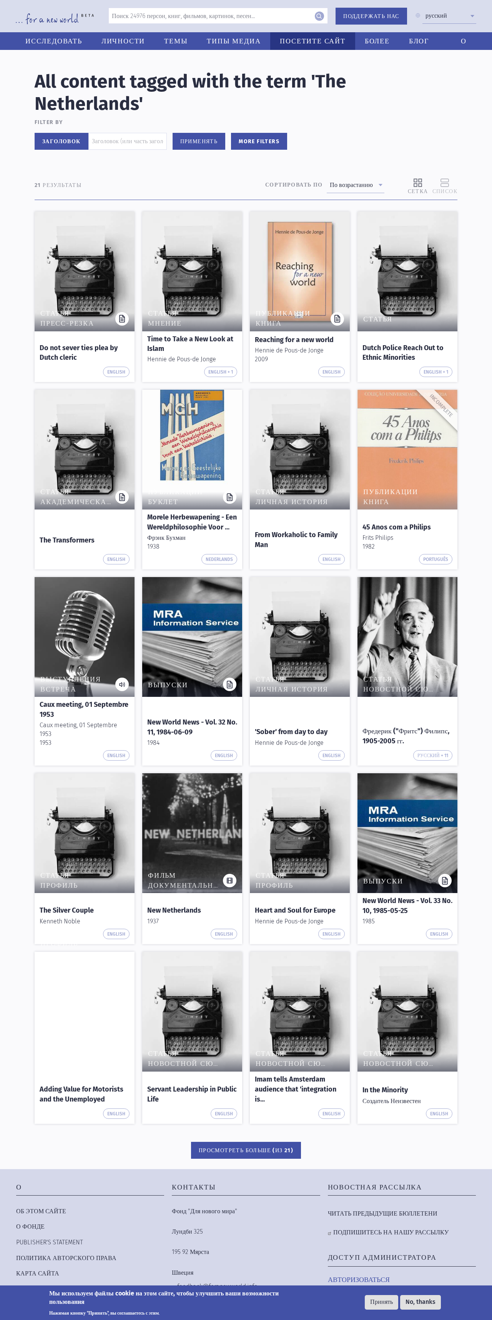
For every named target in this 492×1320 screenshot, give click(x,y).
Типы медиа (234, 41)
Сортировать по (294, 185)
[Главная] (55, 18)
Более (377, 41)
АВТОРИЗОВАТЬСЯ (359, 1279)
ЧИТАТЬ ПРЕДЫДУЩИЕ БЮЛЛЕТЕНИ (382, 1213)
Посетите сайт (312, 41)
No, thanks (420, 1302)
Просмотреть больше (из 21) (246, 1150)
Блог (419, 41)
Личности (123, 41)
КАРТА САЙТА (37, 1273)
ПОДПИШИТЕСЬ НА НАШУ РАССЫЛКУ (391, 1232)
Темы (176, 41)
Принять (381, 1302)
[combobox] (449, 16)
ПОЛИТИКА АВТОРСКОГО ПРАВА (66, 1258)
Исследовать (53, 41)
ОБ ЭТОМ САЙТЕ (41, 1211)
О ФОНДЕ (30, 1226)
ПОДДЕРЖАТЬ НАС (371, 16)
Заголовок (61, 141)
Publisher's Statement (49, 1242)
